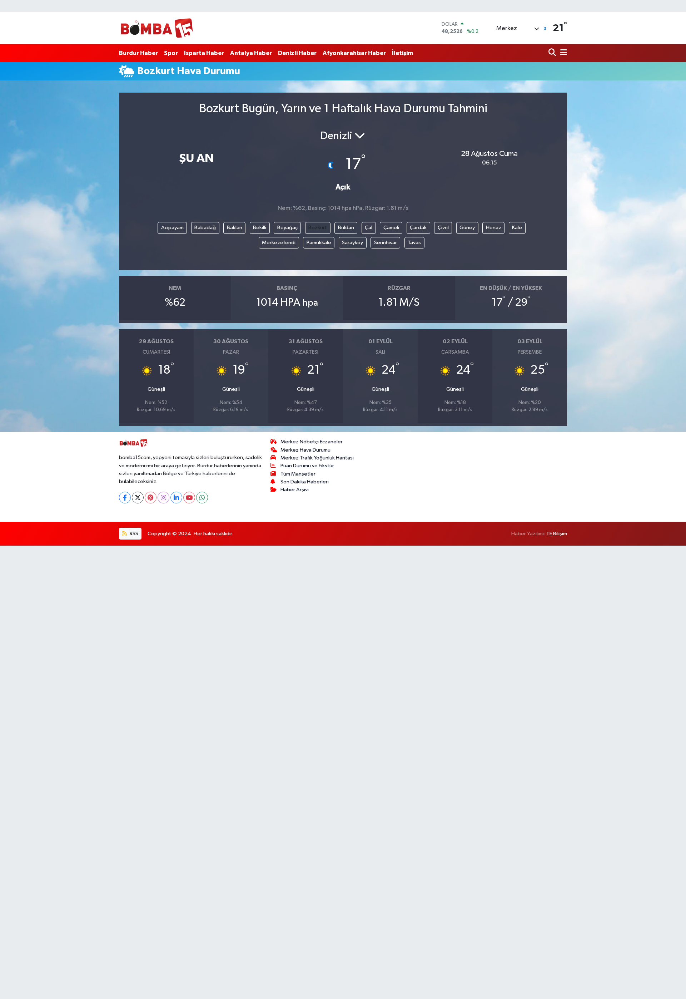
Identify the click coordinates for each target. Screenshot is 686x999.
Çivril (443, 227)
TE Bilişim (556, 533)
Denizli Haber (297, 53)
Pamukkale (319, 242)
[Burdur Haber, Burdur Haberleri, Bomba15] (156, 28)
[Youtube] (189, 497)
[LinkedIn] (176, 497)
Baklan (234, 227)
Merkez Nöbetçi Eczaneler (311, 441)
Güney (467, 227)
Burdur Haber (138, 53)
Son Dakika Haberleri (304, 481)
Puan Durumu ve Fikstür (307, 465)
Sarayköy (352, 242)
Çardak (418, 227)
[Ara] (552, 53)
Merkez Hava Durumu (305, 450)
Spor (171, 53)
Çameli (391, 227)
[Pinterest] (150, 497)
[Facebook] (125, 497)
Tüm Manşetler (297, 474)
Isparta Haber (204, 53)
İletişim (402, 53)
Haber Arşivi (294, 489)
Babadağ (205, 227)
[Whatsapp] (202, 497)
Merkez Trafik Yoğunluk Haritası (317, 458)
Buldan (346, 227)
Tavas (414, 242)
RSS (133, 533)
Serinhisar (385, 242)
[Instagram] (163, 497)
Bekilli (259, 227)
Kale (517, 227)
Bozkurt (317, 227)
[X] (138, 497)
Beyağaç (287, 227)
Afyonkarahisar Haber (354, 53)
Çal (368, 227)
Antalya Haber (251, 53)
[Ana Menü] (562, 53)
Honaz (493, 227)
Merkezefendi (278, 242)
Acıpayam (172, 227)
